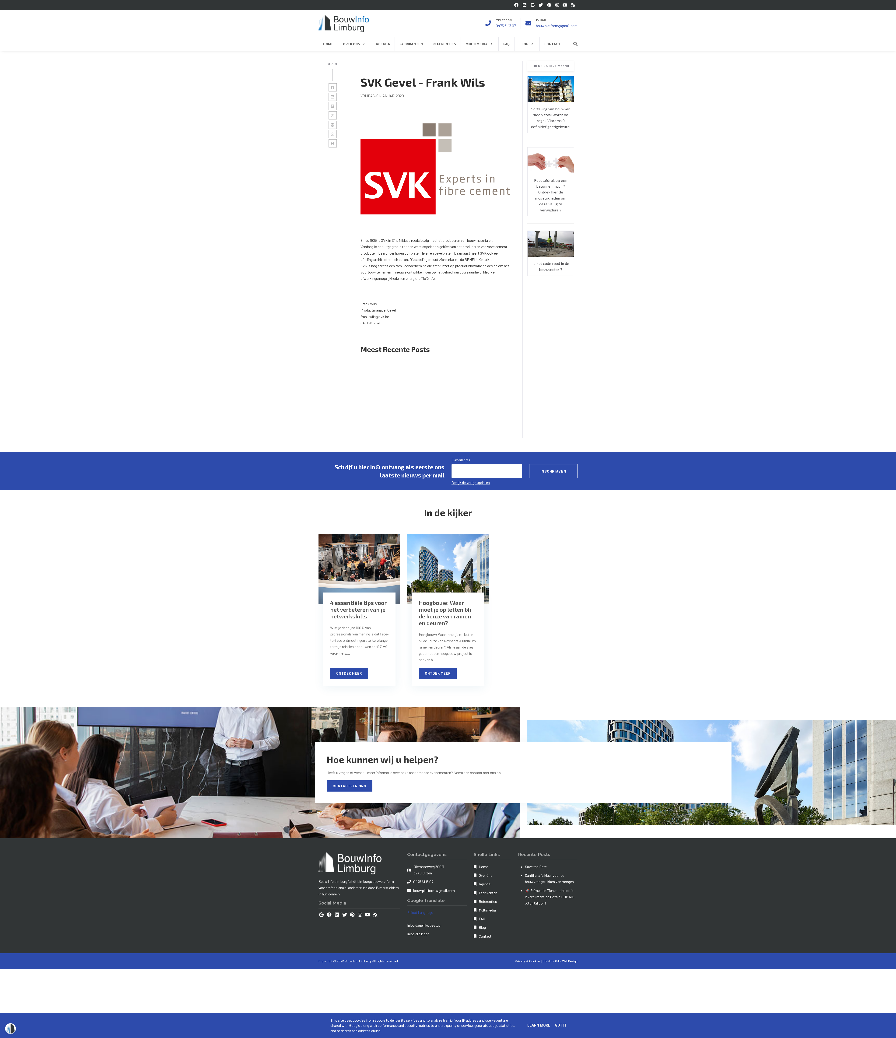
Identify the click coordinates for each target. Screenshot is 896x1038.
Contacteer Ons (349, 786)
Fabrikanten (488, 893)
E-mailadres (461, 460)
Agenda (484, 884)
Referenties (488, 901)
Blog (482, 927)
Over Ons (485, 875)
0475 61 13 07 (506, 25)
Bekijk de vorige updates (471, 482)
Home (483, 866)
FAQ (482, 918)
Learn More (538, 1025)
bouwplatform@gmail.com (557, 25)
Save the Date (536, 866)
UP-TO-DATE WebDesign (560, 961)
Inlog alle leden (418, 934)
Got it (561, 1025)
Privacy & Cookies (528, 961)
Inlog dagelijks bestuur (424, 925)
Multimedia (487, 910)
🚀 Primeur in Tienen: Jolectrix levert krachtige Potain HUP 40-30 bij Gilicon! (549, 896)
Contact (485, 936)
